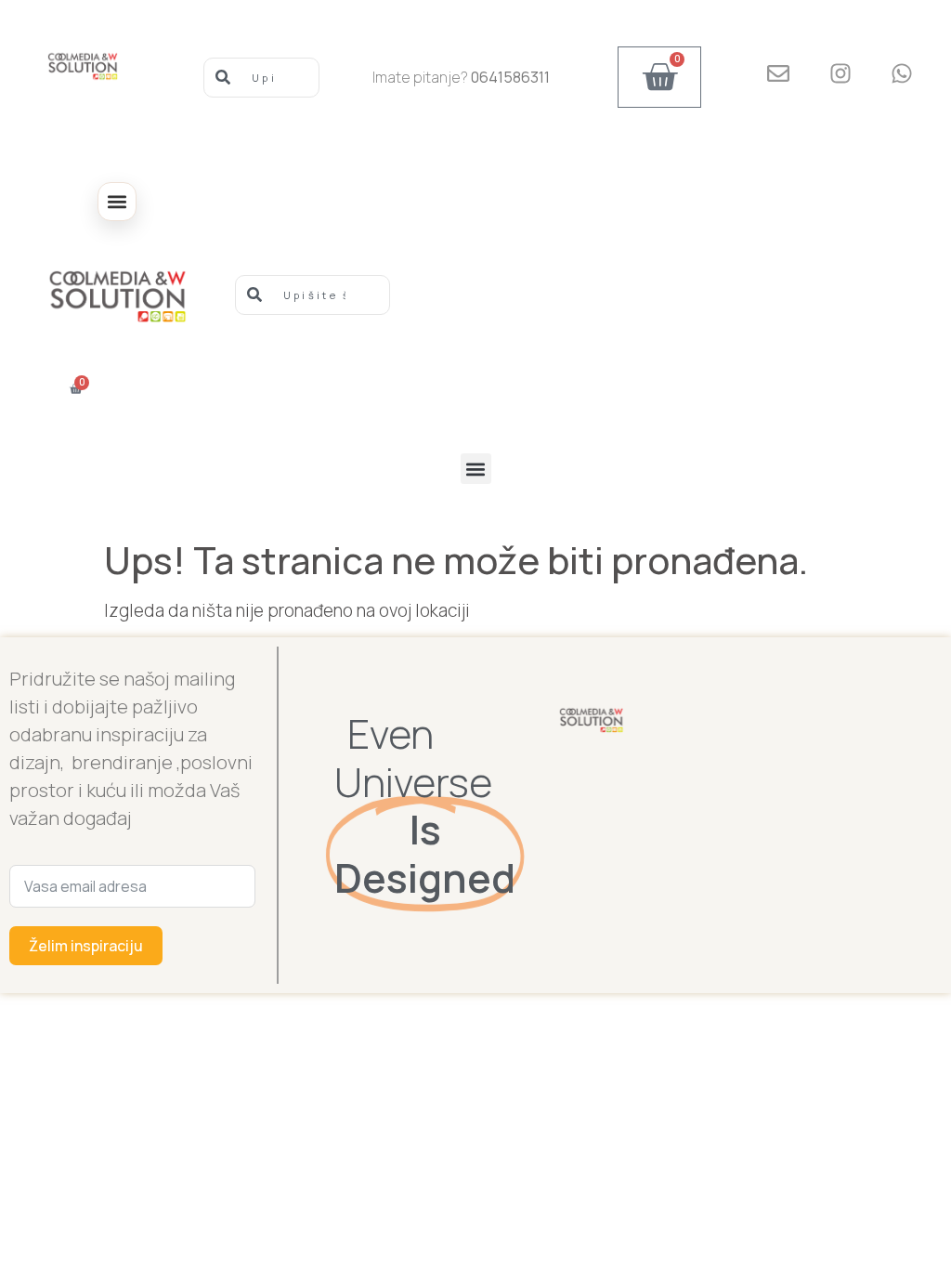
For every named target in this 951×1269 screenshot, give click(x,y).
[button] (117, 201)
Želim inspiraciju (86, 945)
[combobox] (261, 78)
